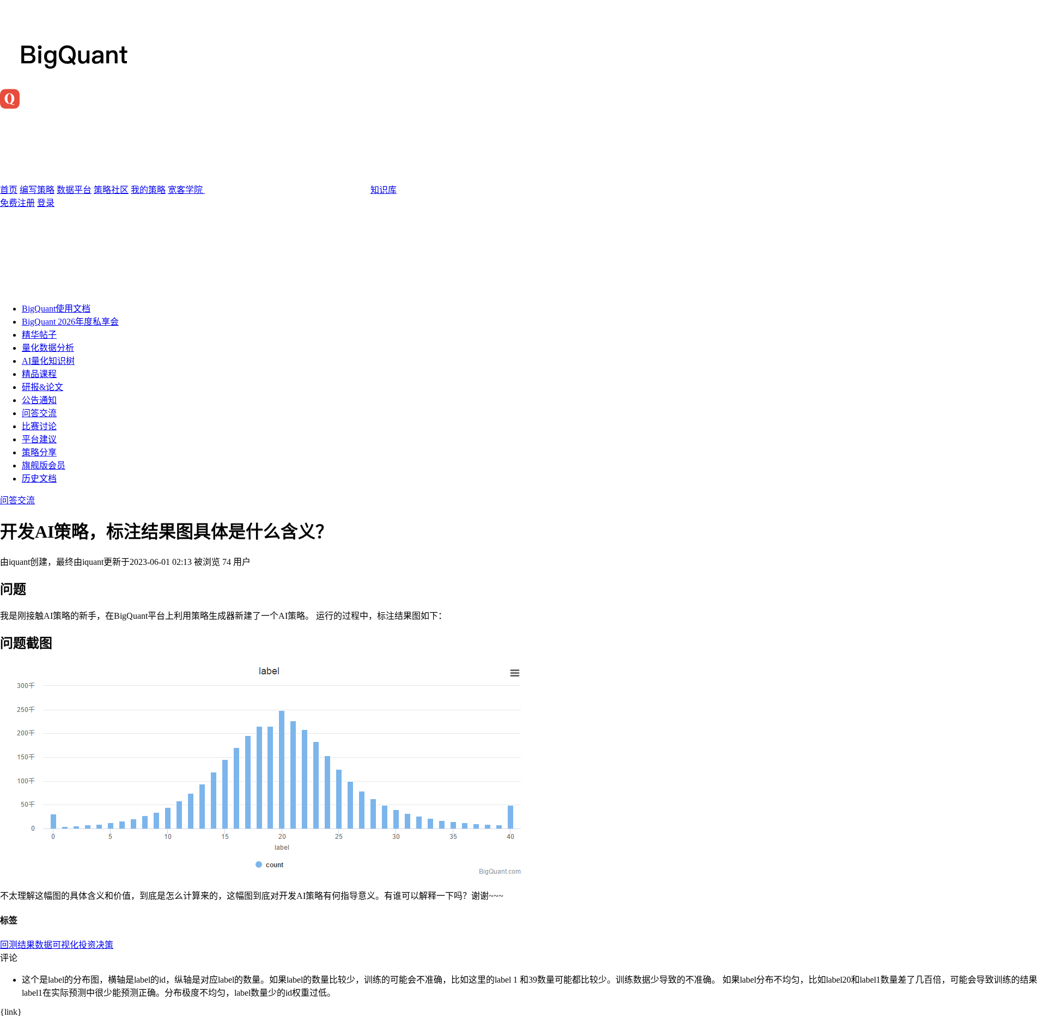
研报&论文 (42, 387)
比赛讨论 (39, 426)
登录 (45, 203)
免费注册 (17, 203)
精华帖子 (39, 334)
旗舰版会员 (43, 465)
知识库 (383, 189)
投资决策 (95, 944)
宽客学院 (186, 189)
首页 (8, 189)
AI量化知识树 (48, 361)
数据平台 (74, 189)
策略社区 (111, 189)
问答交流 (39, 413)
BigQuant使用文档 (56, 308)
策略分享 (39, 452)
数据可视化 (56, 944)
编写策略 (37, 189)
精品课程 (39, 374)
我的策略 (148, 189)
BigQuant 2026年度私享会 (70, 321)
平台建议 (39, 439)
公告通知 (39, 400)
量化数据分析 (48, 347)
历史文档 (39, 478)
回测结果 (17, 944)
